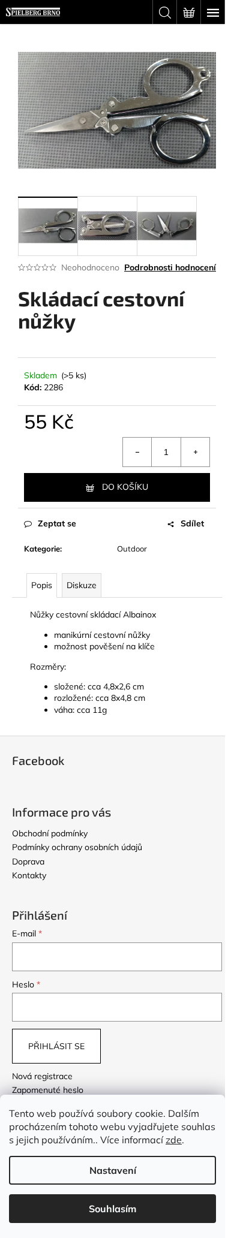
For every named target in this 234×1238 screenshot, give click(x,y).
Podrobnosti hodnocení (170, 267)
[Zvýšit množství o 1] (195, 452)
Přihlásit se (56, 1046)
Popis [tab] (41, 585)
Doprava (28, 861)
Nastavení (112, 1170)
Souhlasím (112, 1209)
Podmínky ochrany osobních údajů (77, 847)
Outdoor (132, 548)
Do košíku (125, 486)
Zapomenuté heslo (47, 1090)
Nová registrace (42, 1076)
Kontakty (29, 875)
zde (174, 1140)
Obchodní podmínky (50, 833)
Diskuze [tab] (82, 585)
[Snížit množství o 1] (137, 452)
